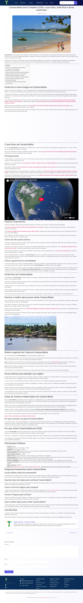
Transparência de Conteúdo (41, 586)
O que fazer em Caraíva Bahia (13, 69)
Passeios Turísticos (53, 580)
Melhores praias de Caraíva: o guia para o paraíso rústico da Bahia (56, 175)
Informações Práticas (11, 80)
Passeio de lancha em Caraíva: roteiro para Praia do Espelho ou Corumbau (24, 227)
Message (7, 544)
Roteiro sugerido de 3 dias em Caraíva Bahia (16, 73)
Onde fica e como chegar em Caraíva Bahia (15, 67)
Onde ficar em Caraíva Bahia (12, 70)
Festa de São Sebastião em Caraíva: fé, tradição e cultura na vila (42, 308)
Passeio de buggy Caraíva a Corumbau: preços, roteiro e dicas (23, 231)
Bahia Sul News (37, 466)
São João (59, 250)
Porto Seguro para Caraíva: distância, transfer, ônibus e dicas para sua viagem (49, 105)
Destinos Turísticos (53, 584)
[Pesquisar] (75, 2)
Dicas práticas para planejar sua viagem (15, 75)
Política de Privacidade (40, 582)
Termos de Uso (39, 584)
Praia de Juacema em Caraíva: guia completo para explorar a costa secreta (36, 167)
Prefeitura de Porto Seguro (18, 466)
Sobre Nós (38, 580)
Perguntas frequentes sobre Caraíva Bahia (16, 81)
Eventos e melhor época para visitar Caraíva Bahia (17, 72)
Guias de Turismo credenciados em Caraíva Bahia (17, 77)
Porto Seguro (66, 584)
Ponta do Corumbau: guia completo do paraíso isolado (57, 171)
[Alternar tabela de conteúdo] (27, 66)
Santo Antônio (66, 250)
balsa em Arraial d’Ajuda (53, 490)
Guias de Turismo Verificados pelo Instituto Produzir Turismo (20, 416)
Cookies (37, 588)
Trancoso (66, 586)
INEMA (31, 466)
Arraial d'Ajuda (67, 580)
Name (6, 559)
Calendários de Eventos (54, 582)
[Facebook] (5, 587)
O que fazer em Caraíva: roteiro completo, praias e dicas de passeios (59, 151)
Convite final (9, 83)
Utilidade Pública (53, 586)
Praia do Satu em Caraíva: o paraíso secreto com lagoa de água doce (40, 163)
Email (6, 564)
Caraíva (65, 582)
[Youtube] (5, 585)
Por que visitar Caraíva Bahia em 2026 (14, 78)
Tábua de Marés (56, 362)
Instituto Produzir (44, 597)
